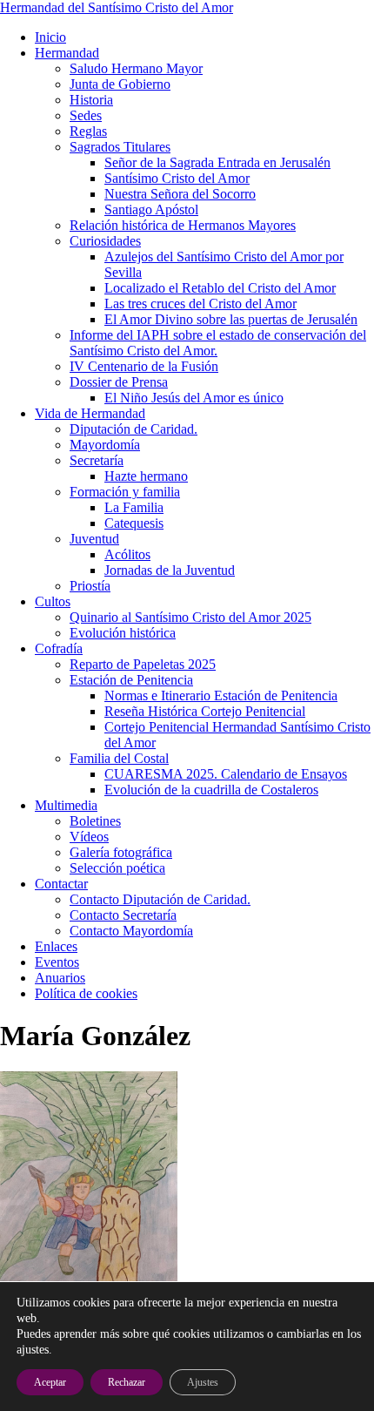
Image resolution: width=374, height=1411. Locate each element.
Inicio (50, 37)
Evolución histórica (123, 632)
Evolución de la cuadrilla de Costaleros (211, 789)
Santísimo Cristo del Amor (177, 178)
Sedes (86, 115)
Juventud (94, 538)
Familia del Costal (119, 758)
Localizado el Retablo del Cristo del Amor (220, 287)
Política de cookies (86, 993)
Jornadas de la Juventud (169, 570)
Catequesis (134, 523)
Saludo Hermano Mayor (136, 68)
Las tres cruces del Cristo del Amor (200, 303)
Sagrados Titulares (120, 146)
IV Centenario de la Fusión (144, 366)
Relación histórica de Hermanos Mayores (183, 225)
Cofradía (59, 648)
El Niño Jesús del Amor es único (194, 397)
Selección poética (117, 868)
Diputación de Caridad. (133, 429)
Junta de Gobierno (120, 84)
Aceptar (50, 1382)
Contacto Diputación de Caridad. (160, 899)
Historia (91, 99)
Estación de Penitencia (131, 679)
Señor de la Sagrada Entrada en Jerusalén (217, 162)
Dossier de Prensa (119, 382)
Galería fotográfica (121, 852)
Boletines (95, 821)
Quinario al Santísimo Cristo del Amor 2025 (190, 617)
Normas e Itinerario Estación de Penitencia (220, 695)
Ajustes (202, 1382)
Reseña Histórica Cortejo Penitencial (204, 711)
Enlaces (56, 946)
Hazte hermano (146, 476)
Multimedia (66, 805)
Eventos (57, 962)
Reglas (88, 131)
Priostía (90, 585)
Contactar (61, 883)
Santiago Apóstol (151, 209)
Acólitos (127, 554)
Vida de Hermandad (90, 413)
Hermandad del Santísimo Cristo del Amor (116, 7)
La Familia (134, 507)
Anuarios (60, 977)
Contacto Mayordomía (131, 930)
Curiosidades (105, 240)
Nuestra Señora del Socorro (180, 193)
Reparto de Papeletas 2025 (143, 664)
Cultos (52, 601)
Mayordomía (105, 444)
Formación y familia (125, 491)
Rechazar (126, 1382)
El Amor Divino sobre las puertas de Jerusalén (230, 319)
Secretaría (97, 460)
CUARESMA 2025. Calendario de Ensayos (225, 773)
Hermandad (67, 52)
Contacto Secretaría (123, 915)
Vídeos (89, 836)
